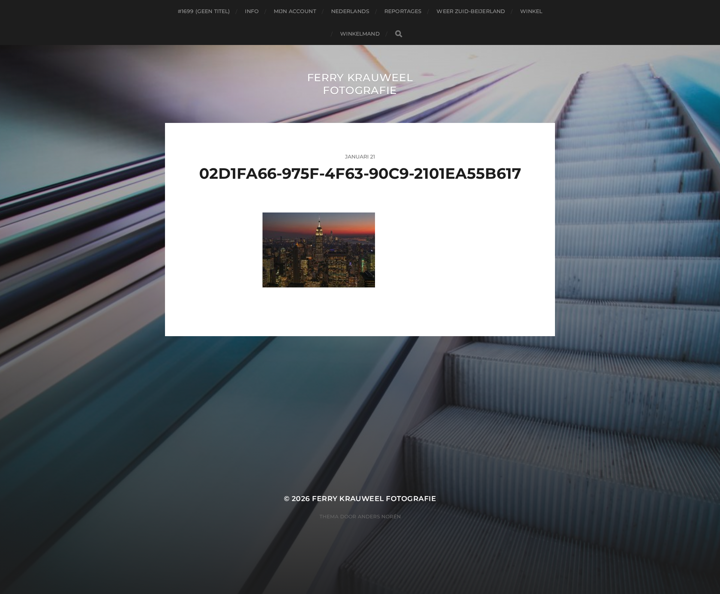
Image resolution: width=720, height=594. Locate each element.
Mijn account (295, 11)
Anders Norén (379, 516)
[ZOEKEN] (398, 33)
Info (252, 11)
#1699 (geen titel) (204, 11)
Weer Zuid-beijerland (470, 11)
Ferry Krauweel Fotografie (360, 84)
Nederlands (350, 11)
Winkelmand (360, 33)
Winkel (531, 11)
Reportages (403, 11)
